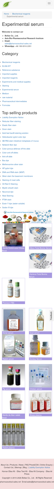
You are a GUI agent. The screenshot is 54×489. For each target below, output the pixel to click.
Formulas (6, 105)
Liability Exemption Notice (12, 117)
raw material (7, 97)
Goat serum (34, 332)
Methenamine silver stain (12, 164)
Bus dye (5, 160)
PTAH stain (6, 199)
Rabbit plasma (9, 447)
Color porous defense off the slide (16, 148)
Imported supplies (9, 74)
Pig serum (7, 389)
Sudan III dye (7, 207)
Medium (5, 93)
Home (6, 13)
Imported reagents (10, 77)
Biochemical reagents (21, 13)
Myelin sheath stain (10, 187)
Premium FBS (8, 302)
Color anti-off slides (10, 152)
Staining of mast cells (11, 180)
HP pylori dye (7, 168)
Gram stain (6, 129)
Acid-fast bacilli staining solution (15, 133)
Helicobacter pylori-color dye (14, 137)
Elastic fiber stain (9, 125)
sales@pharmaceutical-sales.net (18, 43)
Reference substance (11, 70)
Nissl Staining (7, 195)
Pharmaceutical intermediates (14, 101)
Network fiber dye (9, 144)
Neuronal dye (7, 191)
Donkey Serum (36, 359)
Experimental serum (10, 89)
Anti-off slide (7, 156)
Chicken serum (36, 389)
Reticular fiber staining (11, 121)
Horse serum (8, 332)
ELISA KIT (6, 66)
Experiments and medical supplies (16, 81)
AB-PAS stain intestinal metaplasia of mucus (20, 141)
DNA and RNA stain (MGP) (13, 172)
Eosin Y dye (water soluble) (13, 203)
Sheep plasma (36, 415)
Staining (5, 85)
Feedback (51, 316)
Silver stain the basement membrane (17, 176)
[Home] (7, 4)
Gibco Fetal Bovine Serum (40, 248)
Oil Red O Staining (10, 184)
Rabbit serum (8, 359)
